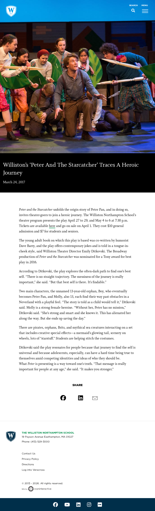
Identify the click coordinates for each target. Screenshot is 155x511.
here (52, 226)
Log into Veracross (33, 469)
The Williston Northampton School (48, 432)
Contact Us (28, 453)
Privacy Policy (30, 458)
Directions (28, 464)
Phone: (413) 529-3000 (36, 441)
